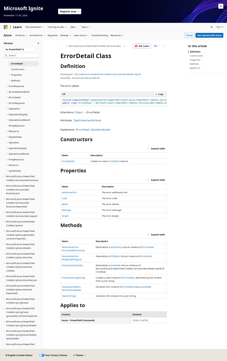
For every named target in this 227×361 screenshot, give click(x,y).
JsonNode (116, 265)
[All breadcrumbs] (63, 46)
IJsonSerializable (100, 129)
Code (64, 198)
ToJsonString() (69, 295)
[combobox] (21, 49)
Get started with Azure (209, 35)
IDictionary (116, 247)
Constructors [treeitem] (17, 69)
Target (65, 215)
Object (79, 112)
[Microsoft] (6, 27)
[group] (113, 101)
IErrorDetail (82, 129)
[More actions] (164, 46)
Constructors (196, 55)
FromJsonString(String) (73, 277)
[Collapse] (38, 43)
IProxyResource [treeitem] (17, 125)
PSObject (115, 256)
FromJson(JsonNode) (72, 265)
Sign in (219, 26)
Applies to (195, 67)
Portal (189, 35)
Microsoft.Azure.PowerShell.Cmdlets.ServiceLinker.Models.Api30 (96, 45)
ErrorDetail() (68, 161)
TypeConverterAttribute (87, 120)
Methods (194, 63)
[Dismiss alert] (220, 6)
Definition (195, 51)
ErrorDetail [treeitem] (17, 63)
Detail (65, 204)
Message (66, 210)
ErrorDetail (112, 161)
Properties (195, 59)
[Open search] (212, 27)
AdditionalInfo (69, 192)
